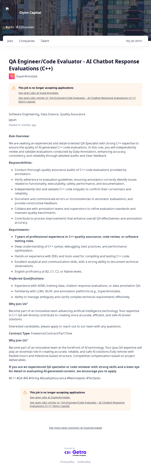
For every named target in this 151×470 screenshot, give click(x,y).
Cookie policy (84, 461)
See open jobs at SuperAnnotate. (38, 93)
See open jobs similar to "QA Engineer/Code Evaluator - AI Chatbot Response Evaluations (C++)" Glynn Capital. (77, 99)
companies (27, 41)
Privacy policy (67, 461)
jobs (10, 41)
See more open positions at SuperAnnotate (75, 427)
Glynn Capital (30, 12)
